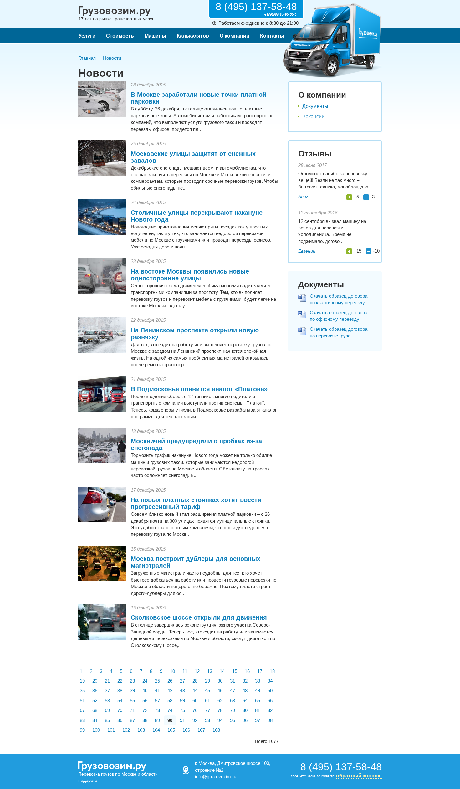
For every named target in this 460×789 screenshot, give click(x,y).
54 (119, 700)
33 (257, 681)
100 (96, 730)
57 (157, 700)
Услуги (87, 35)
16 (247, 671)
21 (107, 681)
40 (144, 690)
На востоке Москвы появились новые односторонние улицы (190, 275)
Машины (155, 35)
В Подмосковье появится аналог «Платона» (199, 389)
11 (184, 671)
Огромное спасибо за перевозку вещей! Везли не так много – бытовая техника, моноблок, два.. (334, 180)
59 (182, 700)
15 (234, 671)
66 (270, 700)
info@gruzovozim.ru (215, 776)
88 (144, 720)
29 (207, 681)
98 (270, 720)
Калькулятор (193, 35)
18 (272, 671)
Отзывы (314, 153)
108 (216, 730)
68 (94, 710)
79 (232, 710)
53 (107, 700)
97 (257, 720)
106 (186, 730)
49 (257, 690)
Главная (87, 58)
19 (82, 681)
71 (132, 710)
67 (82, 710)
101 (111, 730)
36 (94, 690)
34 (270, 681)
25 (157, 681)
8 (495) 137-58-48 (256, 6)
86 (119, 720)
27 (182, 681)
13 (209, 671)
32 (245, 681)
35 (82, 690)
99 (82, 730)
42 (169, 690)
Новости (112, 58)
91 (182, 720)
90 (169, 720)
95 (232, 720)
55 (132, 700)
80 (245, 710)
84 (94, 720)
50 (270, 690)
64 (245, 700)
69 (107, 710)
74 (169, 710)
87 (132, 720)
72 (144, 710)
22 (119, 681)
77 (207, 710)
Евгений (306, 251)
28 (194, 681)
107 (201, 730)
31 (232, 681)
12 (197, 671)
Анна (303, 196)
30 (219, 681)
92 (194, 720)
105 (171, 730)
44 (194, 690)
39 (132, 690)
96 (245, 720)
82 (270, 710)
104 (156, 730)
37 (107, 690)
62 (219, 700)
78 (219, 710)
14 (222, 671)
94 (219, 720)
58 (169, 700)
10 (172, 671)
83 (82, 720)
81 (257, 710)
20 (94, 681)
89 (157, 720)
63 (232, 700)
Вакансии (313, 116)
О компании (234, 35)
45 (207, 690)
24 (144, 681)
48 (245, 690)
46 (219, 690)
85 (107, 720)
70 (119, 710)
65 (257, 700)
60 (194, 700)
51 (82, 700)
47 (232, 690)
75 (182, 710)
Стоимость (120, 35)
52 (94, 700)
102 (126, 730)
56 (144, 700)
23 (132, 681)
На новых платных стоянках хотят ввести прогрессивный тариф (196, 503)
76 (194, 710)
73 (157, 710)
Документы (315, 106)
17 (259, 671)
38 (119, 690)
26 (169, 681)
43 (182, 690)
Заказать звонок (280, 13)
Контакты (272, 35)
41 (157, 690)
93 (207, 720)
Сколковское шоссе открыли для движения (199, 617)
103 (141, 730)
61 (207, 700)
